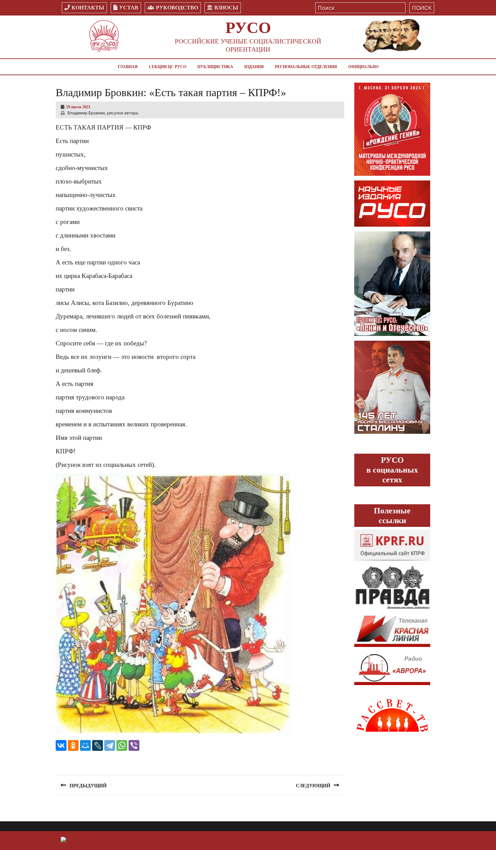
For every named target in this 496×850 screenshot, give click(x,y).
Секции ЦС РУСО (167, 66)
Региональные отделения (306, 66)
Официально (363, 66)
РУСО (248, 27)
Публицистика (215, 66)
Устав (128, 7)
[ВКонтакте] (61, 745)
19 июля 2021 (78, 107)
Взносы (226, 7)
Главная (128, 66)
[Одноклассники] (73, 745)
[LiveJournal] (97, 745)
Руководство (177, 7)
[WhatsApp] (121, 745)
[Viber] (134, 745)
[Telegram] (109, 745)
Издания (254, 66)
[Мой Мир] (85, 745)
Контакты (88, 7)
